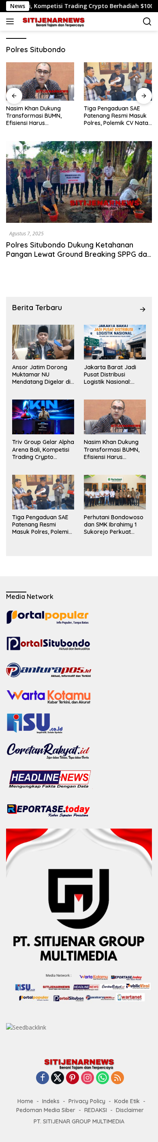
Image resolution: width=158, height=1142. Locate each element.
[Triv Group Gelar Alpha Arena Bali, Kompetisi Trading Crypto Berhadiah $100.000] (43, 417)
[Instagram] (87, 1078)
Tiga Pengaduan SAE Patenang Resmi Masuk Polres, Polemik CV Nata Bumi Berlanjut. (116, 116)
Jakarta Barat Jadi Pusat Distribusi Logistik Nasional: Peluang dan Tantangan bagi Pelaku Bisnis (110, 375)
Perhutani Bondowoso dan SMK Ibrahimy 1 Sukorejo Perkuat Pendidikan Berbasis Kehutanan (113, 525)
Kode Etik (127, 1101)
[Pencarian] (147, 21)
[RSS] (117, 1078)
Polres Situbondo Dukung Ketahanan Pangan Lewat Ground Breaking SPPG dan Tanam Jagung (78, 254)
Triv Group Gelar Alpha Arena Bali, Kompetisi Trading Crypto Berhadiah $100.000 (43, 449)
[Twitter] (57, 1078)
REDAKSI (95, 1110)
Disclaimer (130, 1110)
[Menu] (11, 21)
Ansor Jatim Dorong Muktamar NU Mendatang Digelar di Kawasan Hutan (41, 375)
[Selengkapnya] (142, 309)
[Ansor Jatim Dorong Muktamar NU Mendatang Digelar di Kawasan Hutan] (43, 342)
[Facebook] (42, 1078)
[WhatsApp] (102, 1078)
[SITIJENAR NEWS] (52, 21)
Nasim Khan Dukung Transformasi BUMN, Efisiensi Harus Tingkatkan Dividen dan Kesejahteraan (38, 116)
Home (25, 1101)
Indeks (51, 1101)
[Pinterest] (72, 1078)
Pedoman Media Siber (45, 1110)
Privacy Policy (86, 1101)
